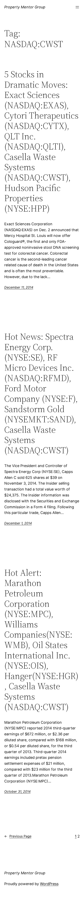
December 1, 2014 (18, 523)
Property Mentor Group (24, 7)
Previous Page (17, 836)
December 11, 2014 (18, 287)
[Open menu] (77, 7)
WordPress (49, 884)
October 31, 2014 (17, 791)
